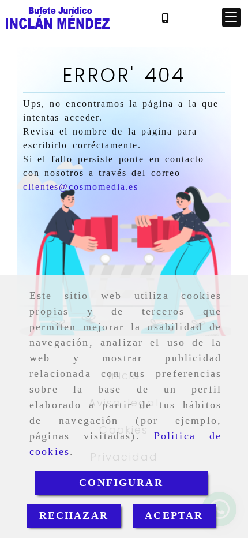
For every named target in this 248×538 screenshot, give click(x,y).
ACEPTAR (174, 515)
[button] (231, 17)
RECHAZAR (73, 515)
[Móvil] (164, 17)
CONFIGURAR (121, 482)
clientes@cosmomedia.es (80, 187)
